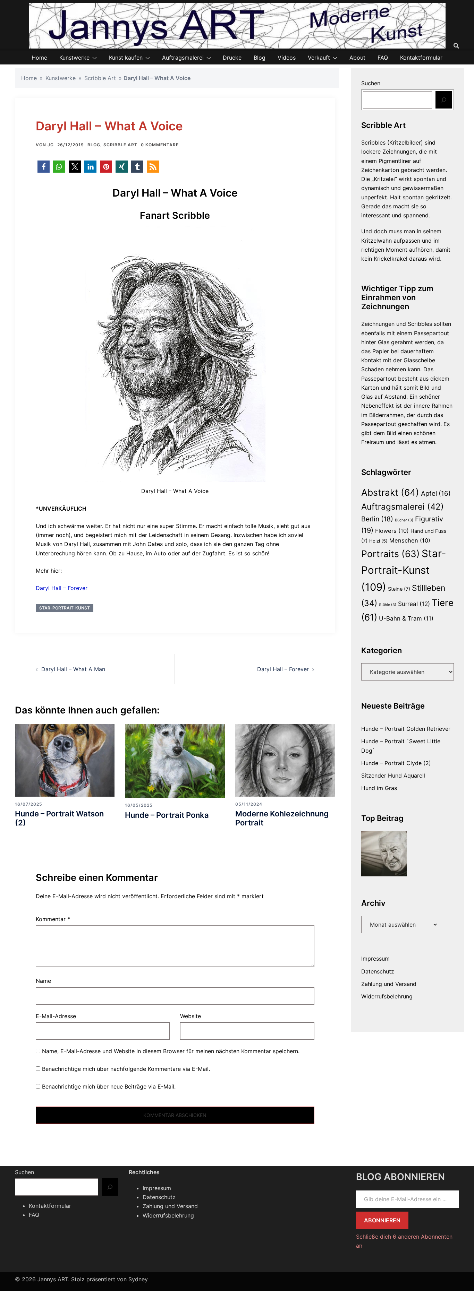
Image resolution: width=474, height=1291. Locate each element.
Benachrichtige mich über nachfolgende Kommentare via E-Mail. (126, 1068)
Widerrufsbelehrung (387, 996)
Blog (259, 57)
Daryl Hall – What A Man (73, 669)
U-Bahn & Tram (406, 618)
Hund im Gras (379, 788)
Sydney (138, 1279)
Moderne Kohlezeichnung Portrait (282, 818)
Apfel (436, 493)
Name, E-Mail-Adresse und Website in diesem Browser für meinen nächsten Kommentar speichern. (170, 1051)
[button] (43, 167)
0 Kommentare (160, 144)
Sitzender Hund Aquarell (393, 775)
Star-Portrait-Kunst (64, 607)
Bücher (404, 520)
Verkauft (319, 57)
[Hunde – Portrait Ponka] (175, 760)
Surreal (414, 603)
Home (39, 57)
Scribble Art (100, 78)
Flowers (392, 530)
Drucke (232, 57)
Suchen (370, 83)
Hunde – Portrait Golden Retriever (405, 728)
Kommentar (53, 919)
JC (51, 144)
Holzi (378, 541)
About (357, 57)
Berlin (377, 519)
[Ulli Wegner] (384, 854)
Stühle (387, 605)
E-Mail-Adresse (56, 1016)
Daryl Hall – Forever (61, 587)
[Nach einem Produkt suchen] (456, 46)
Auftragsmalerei (183, 57)
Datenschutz (377, 971)
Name (43, 980)
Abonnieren (382, 1220)
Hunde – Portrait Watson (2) (59, 818)
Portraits (390, 553)
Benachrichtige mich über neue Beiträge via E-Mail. (109, 1086)
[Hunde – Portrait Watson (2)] (65, 759)
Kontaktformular (421, 57)
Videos (287, 57)
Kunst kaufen (126, 57)
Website (190, 1016)
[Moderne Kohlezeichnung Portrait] (285, 759)
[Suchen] (443, 100)
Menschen (409, 540)
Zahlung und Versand (388, 983)
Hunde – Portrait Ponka (167, 815)
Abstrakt (390, 492)
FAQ (383, 57)
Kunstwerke (74, 57)
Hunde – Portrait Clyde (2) (396, 763)
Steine (399, 589)
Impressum (375, 958)
